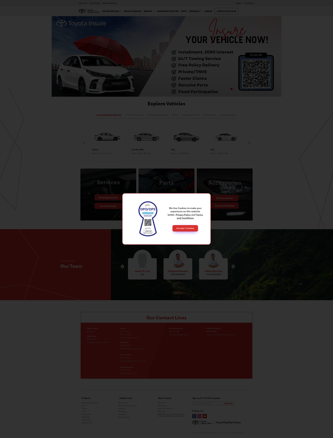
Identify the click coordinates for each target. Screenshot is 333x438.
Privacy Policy (183, 214)
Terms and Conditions (190, 216)
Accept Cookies (185, 228)
